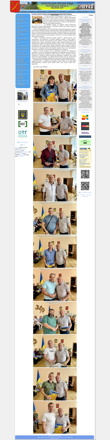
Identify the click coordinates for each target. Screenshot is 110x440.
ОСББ (18, 43)
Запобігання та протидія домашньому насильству (21, 77)
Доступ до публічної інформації (22, 32)
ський (17, 153)
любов (21, 154)
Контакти (71, 11)
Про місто (62, 11)
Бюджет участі (21, 52)
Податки (19, 24)
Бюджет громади (22, 49)
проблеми (23, 149)
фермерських (18, 150)
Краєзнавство (20, 81)
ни (25, 153)
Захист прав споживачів (20, 71)
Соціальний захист (83, 11)
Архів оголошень (85, 112)
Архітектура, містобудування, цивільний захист (22, 67)
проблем (22, 156)
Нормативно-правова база (20, 16)
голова (20, 153)
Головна (24, 11)
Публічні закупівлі (22, 55)
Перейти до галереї (23, 100)
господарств (25, 152)
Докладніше (85, 46)
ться (18, 156)
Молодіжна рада (21, 46)
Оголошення (85, 17)
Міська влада (52, 11)
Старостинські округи (21, 36)
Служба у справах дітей (22, 40)
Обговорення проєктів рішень (21, 20)
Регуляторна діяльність (20, 27)
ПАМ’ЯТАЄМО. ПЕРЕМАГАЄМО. (21, 85)
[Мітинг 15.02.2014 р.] (22, 96)
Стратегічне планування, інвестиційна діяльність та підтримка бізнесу (22, 61)
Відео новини (41, 11)
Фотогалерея (55, 14)
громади (17, 147)
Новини (32, 11)
